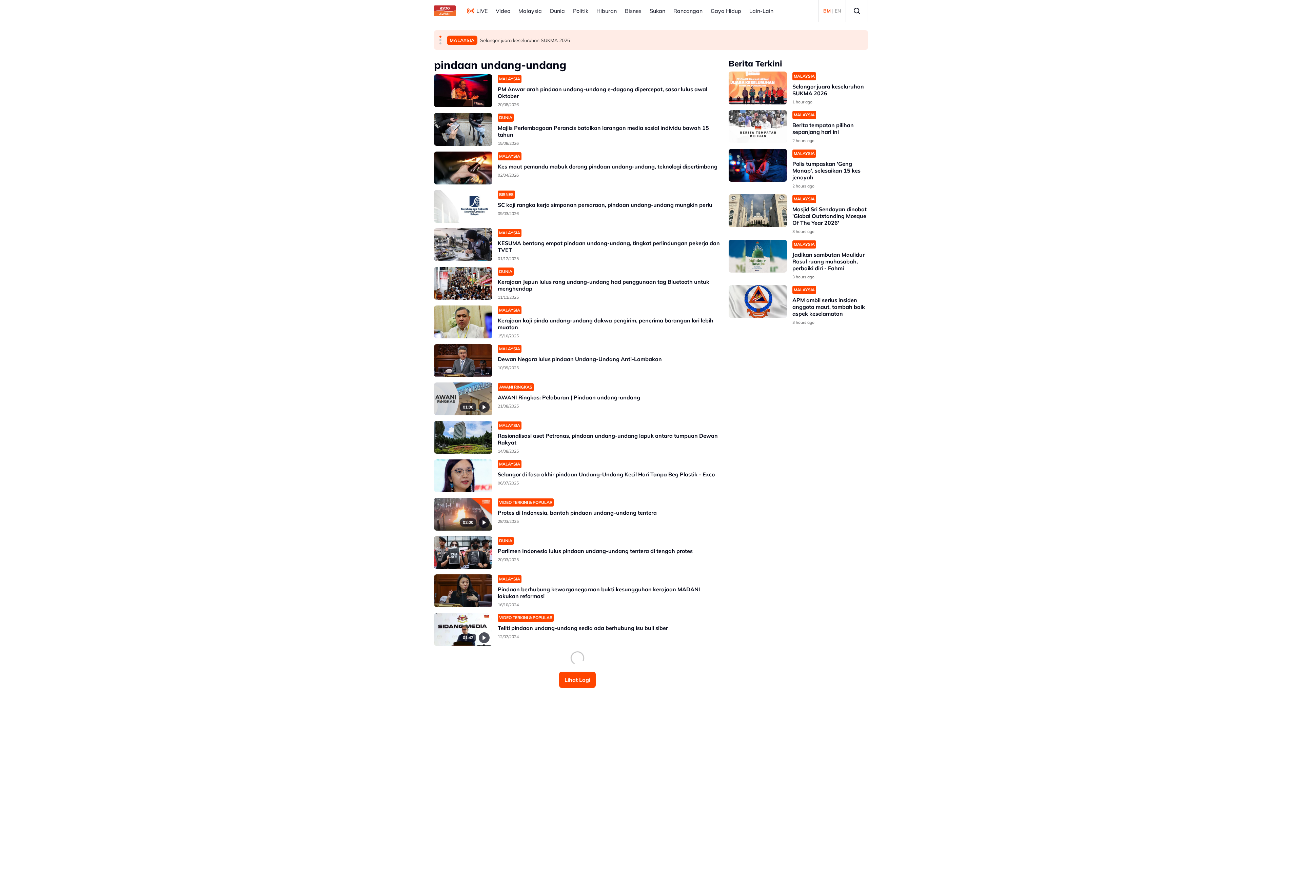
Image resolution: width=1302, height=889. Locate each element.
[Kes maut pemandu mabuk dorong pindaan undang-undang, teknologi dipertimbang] (463, 168)
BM (827, 11)
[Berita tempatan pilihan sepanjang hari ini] (758, 126)
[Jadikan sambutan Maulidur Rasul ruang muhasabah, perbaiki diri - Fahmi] (758, 256)
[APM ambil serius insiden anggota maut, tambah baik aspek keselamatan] (758, 301)
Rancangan (688, 10)
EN (838, 11)
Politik (580, 10)
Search (857, 11)
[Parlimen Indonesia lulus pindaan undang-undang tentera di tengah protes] (463, 552)
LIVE (482, 10)
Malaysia (530, 10)
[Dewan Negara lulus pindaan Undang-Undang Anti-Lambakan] (463, 360)
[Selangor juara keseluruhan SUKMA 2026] (758, 88)
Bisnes (633, 10)
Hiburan (606, 10)
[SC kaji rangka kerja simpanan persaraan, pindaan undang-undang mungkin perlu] (463, 206)
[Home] (445, 11)
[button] (440, 37)
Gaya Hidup (726, 10)
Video (503, 10)
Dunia (557, 10)
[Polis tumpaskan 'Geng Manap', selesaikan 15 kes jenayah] (758, 165)
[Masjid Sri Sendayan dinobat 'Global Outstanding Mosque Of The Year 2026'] (758, 210)
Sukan (657, 10)
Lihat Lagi (577, 679)
